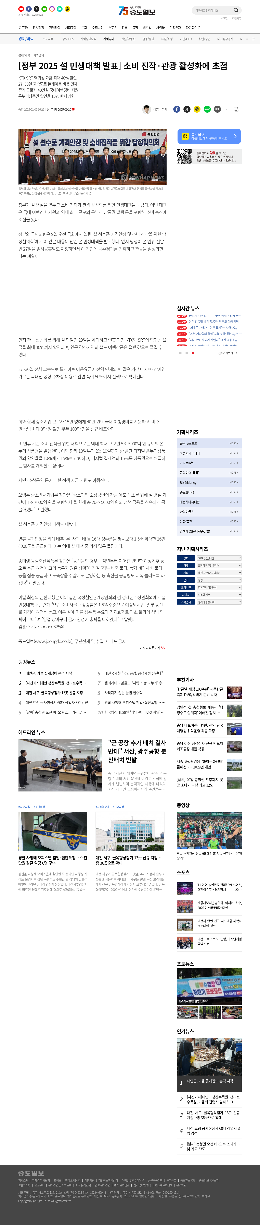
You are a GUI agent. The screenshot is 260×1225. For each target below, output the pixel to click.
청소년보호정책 (163, 1185)
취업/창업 (204, 39)
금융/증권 (148, 39)
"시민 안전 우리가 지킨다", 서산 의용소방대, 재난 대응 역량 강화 (215, 324)
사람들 (160, 27)
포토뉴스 (185, 964)
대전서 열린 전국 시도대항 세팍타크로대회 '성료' (219, 922)
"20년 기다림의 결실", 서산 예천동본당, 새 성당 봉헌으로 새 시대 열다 (215, 318)
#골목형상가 (102, 807)
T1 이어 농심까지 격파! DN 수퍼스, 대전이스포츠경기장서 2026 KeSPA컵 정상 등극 (219, 886)
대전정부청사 (225, 39)
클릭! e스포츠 (188, 443)
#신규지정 (118, 807)
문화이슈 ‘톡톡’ (189, 472)
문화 (84, 27)
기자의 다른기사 (153, 647)
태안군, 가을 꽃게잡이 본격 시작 (49, 673)
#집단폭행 (39, 807)
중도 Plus (67, 39)
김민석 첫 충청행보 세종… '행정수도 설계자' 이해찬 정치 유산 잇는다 (200, 709)
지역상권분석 (88, 39)
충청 (135, 27)
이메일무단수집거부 (133, 1180)
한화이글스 (187, 511)
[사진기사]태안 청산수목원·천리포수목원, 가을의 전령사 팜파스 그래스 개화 (57, 683)
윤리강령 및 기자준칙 (60, 1185)
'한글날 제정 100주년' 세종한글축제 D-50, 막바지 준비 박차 (200, 691)
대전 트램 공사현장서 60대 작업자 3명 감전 (57, 702)
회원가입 (237, 18)
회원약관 (89, 1180)
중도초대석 (187, 492)
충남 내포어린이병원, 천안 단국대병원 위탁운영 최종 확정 (200, 728)
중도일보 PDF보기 (209, 1180)
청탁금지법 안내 (142, 1185)
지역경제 (108, 39)
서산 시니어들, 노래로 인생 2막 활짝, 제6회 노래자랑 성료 (215, 336)
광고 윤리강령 (102, 1185)
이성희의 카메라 (190, 453)
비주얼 (147, 27)
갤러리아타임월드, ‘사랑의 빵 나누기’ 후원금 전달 (135, 683)
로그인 (224, 18)
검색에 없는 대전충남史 (195, 531)
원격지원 (181, 1185)
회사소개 (23, 1180)
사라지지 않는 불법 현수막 (123, 692)
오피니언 (97, 27)
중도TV (23, 27)
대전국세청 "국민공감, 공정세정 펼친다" (133, 673)
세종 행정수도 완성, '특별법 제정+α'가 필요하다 (215, 342)
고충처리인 (24, 1185)
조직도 (57, 1180)
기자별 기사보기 (41, 1180)
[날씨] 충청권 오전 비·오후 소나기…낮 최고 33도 (57, 712)
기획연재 (175, 27)
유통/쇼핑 (167, 39)
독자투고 (171, 1180)
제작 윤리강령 (83, 1185)
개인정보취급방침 (108, 1180)
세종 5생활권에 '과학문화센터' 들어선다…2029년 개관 (200, 764)
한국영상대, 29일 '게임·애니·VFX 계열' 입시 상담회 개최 (135, 712)
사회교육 (71, 27)
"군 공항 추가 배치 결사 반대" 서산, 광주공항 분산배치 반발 (137, 751)
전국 (124, 27)
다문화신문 (193, 27)
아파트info (186, 462)
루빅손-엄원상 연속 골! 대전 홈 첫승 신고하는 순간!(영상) (209, 856)
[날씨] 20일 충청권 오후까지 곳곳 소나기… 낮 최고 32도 (200, 782)
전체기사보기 (225, 353)
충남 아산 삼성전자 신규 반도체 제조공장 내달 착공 (200, 746)
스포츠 (112, 27)
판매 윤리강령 (121, 1185)
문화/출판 (186, 521)
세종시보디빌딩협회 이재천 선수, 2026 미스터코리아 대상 (219, 904)
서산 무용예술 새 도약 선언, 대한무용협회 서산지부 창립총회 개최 (215, 330)
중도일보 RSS (187, 1180)
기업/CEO (186, 39)
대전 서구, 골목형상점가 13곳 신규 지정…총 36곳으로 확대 (57, 692)
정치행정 (38, 27)
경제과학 (54, 27)
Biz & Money (188, 482)
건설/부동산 (128, 39)
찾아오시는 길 (72, 1180)
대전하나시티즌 (190, 501)
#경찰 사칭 (24, 807)
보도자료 (48, 39)
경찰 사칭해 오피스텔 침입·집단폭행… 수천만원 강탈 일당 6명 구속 (135, 702)
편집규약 (39, 1185)
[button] (246, 40)
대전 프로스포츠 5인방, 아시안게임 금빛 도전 (219, 940)
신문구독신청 (155, 1180)
